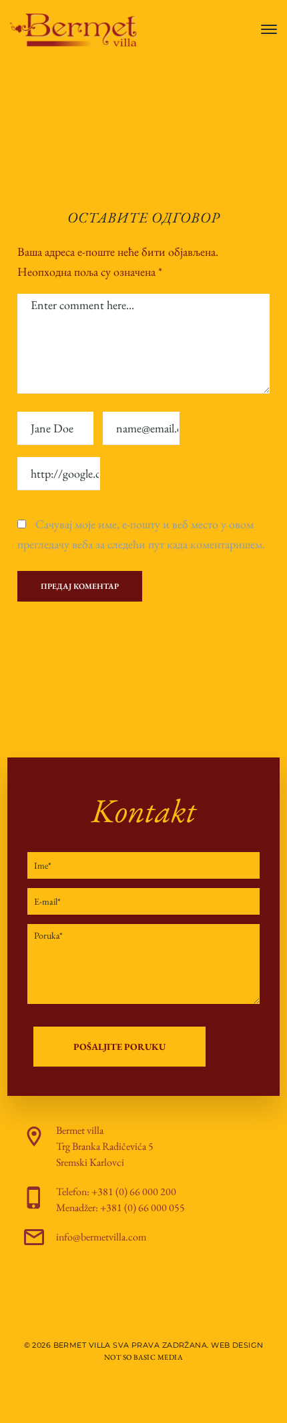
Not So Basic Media (143, 1357)
